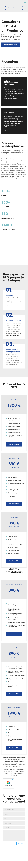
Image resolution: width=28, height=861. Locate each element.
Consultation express (14, 8)
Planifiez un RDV (14, 444)
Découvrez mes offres (10, 44)
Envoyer (21, 843)
